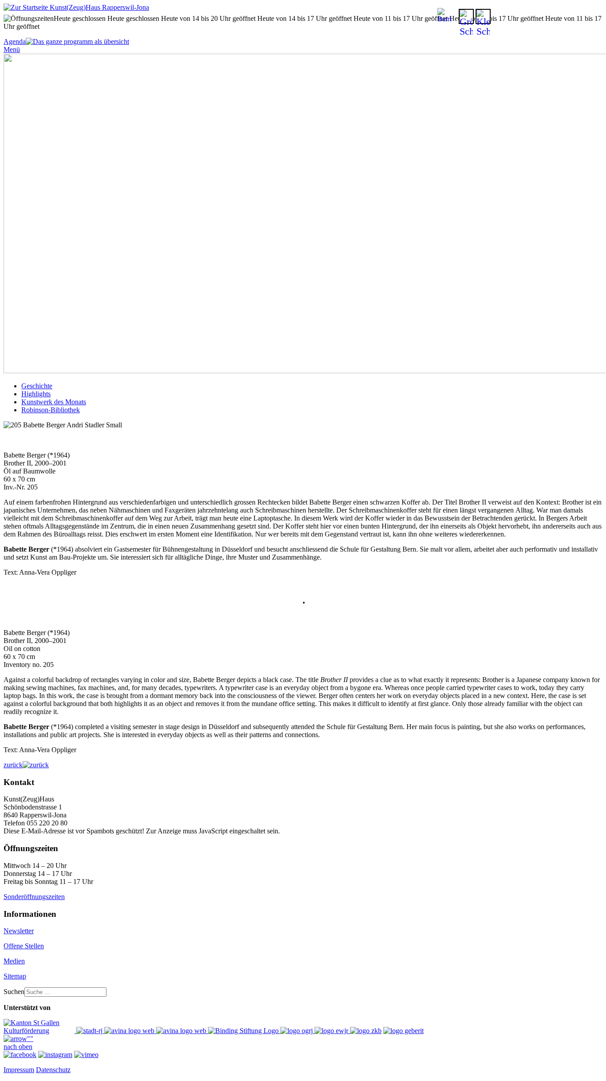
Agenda (15, 41)
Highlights (36, 394)
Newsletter (19, 931)
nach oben (18, 1046)
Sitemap (15, 976)
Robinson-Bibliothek (50, 410)
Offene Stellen (24, 946)
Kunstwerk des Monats (53, 402)
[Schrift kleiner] (483, 16)
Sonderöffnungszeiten (34, 896)
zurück (13, 765)
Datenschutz (53, 1069)
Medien (14, 961)
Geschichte (36, 386)
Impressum (19, 1069)
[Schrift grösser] (466, 16)
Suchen (14, 991)
